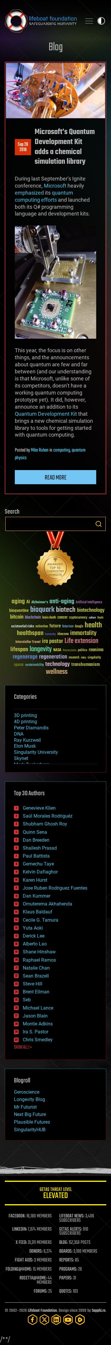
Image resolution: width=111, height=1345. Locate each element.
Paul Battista (36, 856)
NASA (57, 650)
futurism (67, 627)
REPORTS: (66, 1260)
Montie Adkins (38, 1024)
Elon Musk (25, 746)
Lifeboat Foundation (42, 1310)
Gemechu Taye (38, 864)
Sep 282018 (23, 147)
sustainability (34, 665)
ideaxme (63, 634)
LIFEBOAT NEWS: (71, 1216)
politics (82, 650)
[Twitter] (44, 1319)
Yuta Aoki (33, 928)
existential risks (22, 626)
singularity (94, 658)
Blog (56, 47)
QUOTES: (65, 1291)
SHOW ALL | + (23, 1047)
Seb (27, 1000)
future (55, 626)
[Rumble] (80, 1319)
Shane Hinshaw (39, 952)
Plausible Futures (32, 1122)
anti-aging (61, 601)
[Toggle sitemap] (89, 21)
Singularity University (36, 752)
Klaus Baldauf (37, 912)
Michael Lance (38, 1008)
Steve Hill (32, 984)
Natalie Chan (36, 968)
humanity (50, 634)
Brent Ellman (36, 992)
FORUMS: (40, 1291)
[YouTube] (68, 1319)
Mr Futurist (25, 1107)
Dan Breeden (36, 840)
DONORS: (36, 1251)
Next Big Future (30, 1114)
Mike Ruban (40, 450)
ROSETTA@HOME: (33, 1278)
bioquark (42, 610)
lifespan (19, 649)
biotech (65, 610)
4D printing (25, 721)
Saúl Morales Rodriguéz (48, 816)
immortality (83, 633)
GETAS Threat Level (56, 1194)
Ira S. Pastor (35, 1032)
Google (79, 627)
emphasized (29, 193)
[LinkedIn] (56, 1319)
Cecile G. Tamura (40, 920)
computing (61, 450)
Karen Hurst (35, 880)
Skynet (21, 758)
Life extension (81, 641)
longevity (41, 649)
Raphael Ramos (39, 960)
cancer (62, 617)
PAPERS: (65, 1278)
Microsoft (55, 186)
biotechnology (90, 610)
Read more (56, 478)
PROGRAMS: (68, 1269)
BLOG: (63, 1243)
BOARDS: (66, 1251)
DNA (18, 734)
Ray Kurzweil (27, 740)
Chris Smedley (38, 1039)
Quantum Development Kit (46, 414)
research (74, 658)
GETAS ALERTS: (70, 1229)
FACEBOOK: (17, 1216)
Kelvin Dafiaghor (40, 872)
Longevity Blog (29, 1099)
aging (18, 601)
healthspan (30, 633)
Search (98, 524)
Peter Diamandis (31, 728)
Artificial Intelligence (89, 602)
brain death (49, 618)
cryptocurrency (78, 618)
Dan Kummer (36, 896)
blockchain (33, 617)
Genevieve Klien (39, 808)
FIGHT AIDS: (24, 1260)
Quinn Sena (35, 832)
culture (92, 617)
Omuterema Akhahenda (47, 904)
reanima (96, 650)
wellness (56, 672)
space (19, 664)
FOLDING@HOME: (19, 1269)
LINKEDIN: (19, 1229)
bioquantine (19, 610)
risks (83, 657)
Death (100, 617)
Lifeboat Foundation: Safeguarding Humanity (41, 21)
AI (28, 602)
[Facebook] (32, 1319)
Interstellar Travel (28, 642)
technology (57, 664)
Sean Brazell (36, 976)
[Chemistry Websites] (55, 560)
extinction (42, 627)
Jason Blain (35, 1016)
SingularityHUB (30, 1129)
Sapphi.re (98, 1310)
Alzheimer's (39, 602)
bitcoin (16, 617)
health (93, 625)
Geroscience (26, 1092)
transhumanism (85, 664)
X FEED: (21, 1243)
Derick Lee (33, 936)
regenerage (25, 657)
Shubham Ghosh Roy (45, 824)
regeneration (53, 657)
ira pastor (52, 641)
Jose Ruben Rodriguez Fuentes (55, 888)
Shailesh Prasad (40, 848)
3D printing (25, 715)
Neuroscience (69, 650)
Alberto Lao (35, 944)
